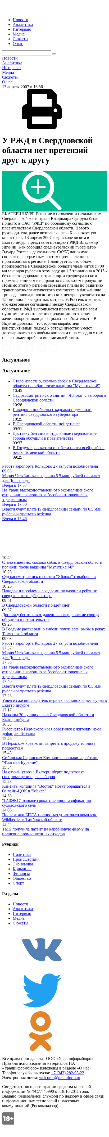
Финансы (21, 873)
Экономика (23, 864)
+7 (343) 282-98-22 (67, 1073)
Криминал (22, 869)
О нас (18, 43)
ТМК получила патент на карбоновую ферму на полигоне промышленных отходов (45, 831)
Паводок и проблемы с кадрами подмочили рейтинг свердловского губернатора (52, 412)
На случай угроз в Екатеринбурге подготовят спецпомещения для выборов (43, 774)
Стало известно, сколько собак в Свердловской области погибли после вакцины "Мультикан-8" (56, 383)
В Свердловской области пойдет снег (46, 424)
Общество (22, 878)
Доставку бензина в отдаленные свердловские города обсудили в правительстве (55, 435)
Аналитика (23, 24)
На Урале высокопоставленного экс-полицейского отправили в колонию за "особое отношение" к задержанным (47, 672)
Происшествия (26, 859)
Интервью (22, 29)
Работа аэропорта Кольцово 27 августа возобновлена (50, 643)
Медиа (19, 34)
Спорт (18, 883)
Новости (20, 19)
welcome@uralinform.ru (59, 1077)
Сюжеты (20, 39)
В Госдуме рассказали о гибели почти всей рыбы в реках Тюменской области (59, 450)
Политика (22, 854)
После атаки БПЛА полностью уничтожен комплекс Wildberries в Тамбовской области (49, 817)
